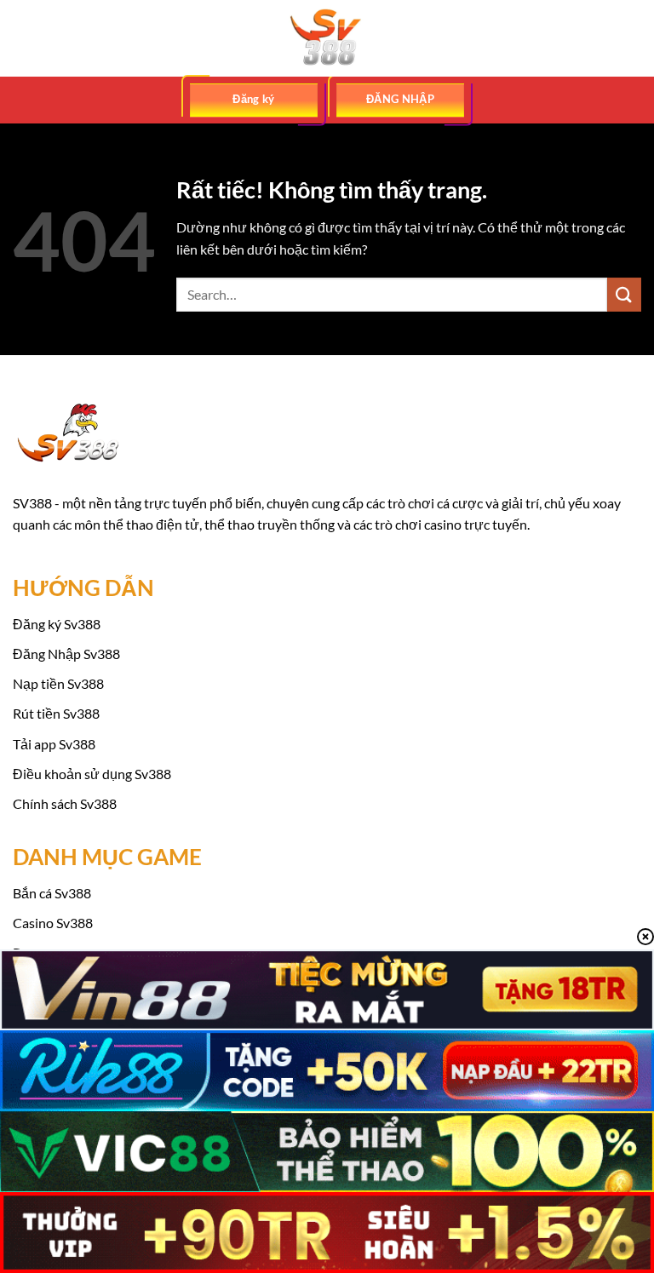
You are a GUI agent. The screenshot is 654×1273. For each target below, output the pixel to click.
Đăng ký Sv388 (56, 624)
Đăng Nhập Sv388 (66, 653)
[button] (23, 38)
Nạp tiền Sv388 (58, 683)
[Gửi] (624, 294)
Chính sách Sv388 (65, 803)
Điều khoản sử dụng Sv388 (92, 774)
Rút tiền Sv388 (56, 713)
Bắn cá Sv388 (52, 893)
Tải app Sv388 (54, 744)
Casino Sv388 (53, 923)
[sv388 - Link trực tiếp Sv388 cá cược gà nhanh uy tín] (327, 38)
